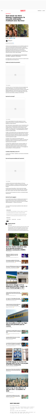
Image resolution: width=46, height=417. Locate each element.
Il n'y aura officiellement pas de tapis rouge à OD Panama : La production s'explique (13, 267)
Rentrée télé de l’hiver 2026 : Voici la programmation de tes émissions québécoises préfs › (16, 214)
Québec (17, 410)
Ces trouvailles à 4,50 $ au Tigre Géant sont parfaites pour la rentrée (16, 324)
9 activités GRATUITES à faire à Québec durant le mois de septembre (13, 338)
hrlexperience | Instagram (8, 36)
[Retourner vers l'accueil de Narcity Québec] (23, 10)
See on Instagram (8, 85)
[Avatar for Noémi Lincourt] (6, 224)
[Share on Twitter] (12, 38)
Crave (15, 48)
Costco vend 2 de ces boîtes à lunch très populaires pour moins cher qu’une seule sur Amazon (13, 293)
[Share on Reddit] (9, 38)
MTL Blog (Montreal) (23, 410)
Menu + (2, 10)
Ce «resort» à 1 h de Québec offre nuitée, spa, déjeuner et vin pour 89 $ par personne (13, 299)
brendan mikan (14, 219)
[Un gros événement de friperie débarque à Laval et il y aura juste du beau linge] (25, 306)
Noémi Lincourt (10, 40)
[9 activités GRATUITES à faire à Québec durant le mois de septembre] (25, 339)
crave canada (9, 219)
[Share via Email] (13, 38)
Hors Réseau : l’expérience (22, 47)
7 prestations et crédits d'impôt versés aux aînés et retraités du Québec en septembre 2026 (13, 331)
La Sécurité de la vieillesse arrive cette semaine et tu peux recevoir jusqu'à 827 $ (13, 396)
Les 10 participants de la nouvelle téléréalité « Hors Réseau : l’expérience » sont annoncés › (16, 211)
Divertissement (8, 13)
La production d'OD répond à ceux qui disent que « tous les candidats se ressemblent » (13, 344)
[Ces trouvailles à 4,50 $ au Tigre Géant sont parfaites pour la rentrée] (17, 315)
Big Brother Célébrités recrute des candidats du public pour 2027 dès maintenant (12, 255)
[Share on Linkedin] (10, 38)
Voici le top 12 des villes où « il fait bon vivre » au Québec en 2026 (16, 389)
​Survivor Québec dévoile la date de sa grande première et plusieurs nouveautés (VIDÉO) (16, 248)
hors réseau (19, 219)
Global (19, 410)
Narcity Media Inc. (17, 405)
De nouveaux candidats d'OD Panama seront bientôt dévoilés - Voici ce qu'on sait (13, 261)
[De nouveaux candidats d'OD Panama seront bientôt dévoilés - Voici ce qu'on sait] (25, 262)
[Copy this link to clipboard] (14, 38)
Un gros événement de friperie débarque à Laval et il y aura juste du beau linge (13, 305)
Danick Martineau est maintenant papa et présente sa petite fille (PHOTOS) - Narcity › (16, 215)
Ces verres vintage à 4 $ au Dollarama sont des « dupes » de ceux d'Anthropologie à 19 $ (16, 286)
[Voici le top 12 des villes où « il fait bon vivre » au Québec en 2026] (17, 380)
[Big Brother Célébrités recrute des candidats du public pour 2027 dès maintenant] (25, 256)
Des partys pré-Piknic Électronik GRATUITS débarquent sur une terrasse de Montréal (13, 370)
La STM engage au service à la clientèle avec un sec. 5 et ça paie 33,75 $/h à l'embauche (17, 363)
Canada (13, 410)
